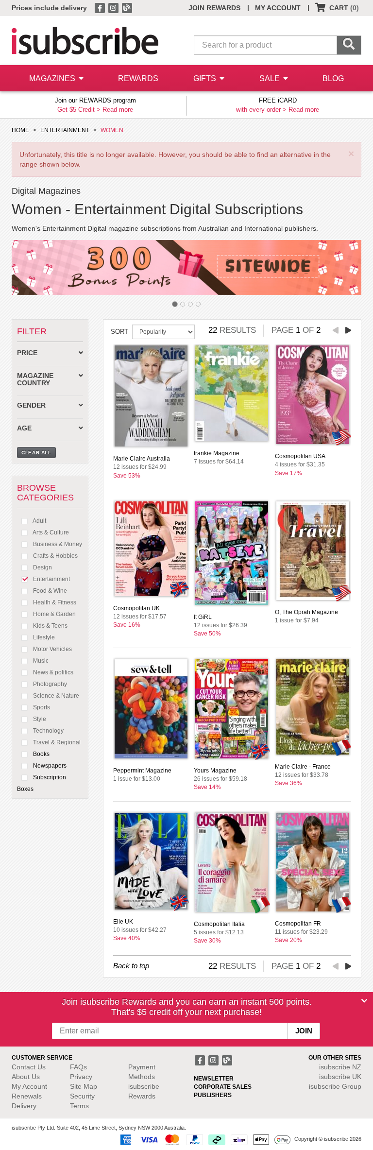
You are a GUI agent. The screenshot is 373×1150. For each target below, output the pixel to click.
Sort (119, 331)
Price (27, 353)
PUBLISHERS (213, 1095)
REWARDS (138, 78)
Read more (117, 109)
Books (41, 754)
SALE (270, 78)
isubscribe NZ (340, 1067)
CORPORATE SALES (223, 1086)
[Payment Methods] (203, 1139)
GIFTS (205, 78)
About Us (26, 1077)
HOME (20, 130)
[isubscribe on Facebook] (100, 7)
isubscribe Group (335, 1086)
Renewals (27, 1096)
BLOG (333, 78)
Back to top (131, 965)
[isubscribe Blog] (127, 7)
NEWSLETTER (214, 1078)
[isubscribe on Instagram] (114, 7)
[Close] (364, 1001)
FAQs (78, 1067)
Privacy (81, 1077)
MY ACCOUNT (278, 8)
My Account (29, 1086)
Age (24, 428)
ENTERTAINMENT (64, 130)
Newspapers (49, 765)
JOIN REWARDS (214, 8)
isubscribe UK (340, 1077)
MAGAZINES (53, 78)
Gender (31, 405)
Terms (79, 1106)
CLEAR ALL (36, 452)
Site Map (83, 1086)
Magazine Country (35, 379)
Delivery (24, 1106)
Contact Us (29, 1067)
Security (82, 1096)
